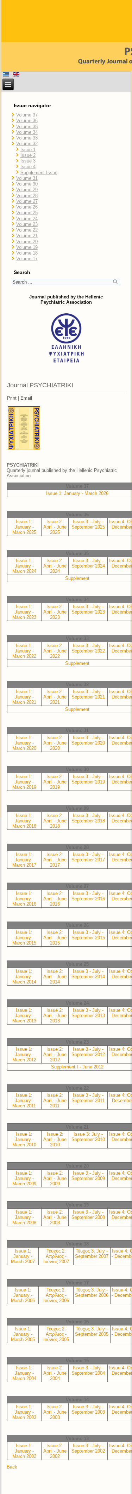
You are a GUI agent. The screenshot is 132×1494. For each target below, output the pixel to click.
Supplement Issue (38, 172)
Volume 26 (27, 207)
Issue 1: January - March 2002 (24, 1451)
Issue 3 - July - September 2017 (88, 857)
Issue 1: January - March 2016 (24, 899)
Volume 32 (27, 143)
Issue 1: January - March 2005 (23, 1334)
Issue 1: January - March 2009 (24, 1178)
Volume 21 (27, 235)
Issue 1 (28, 149)
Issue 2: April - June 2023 (55, 612)
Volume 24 (27, 218)
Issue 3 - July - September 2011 (88, 1098)
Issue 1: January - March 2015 (24, 938)
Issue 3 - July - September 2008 (88, 1214)
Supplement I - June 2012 (77, 1067)
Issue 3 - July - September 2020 (88, 740)
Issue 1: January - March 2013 (24, 1015)
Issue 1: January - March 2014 (24, 977)
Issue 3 (28, 161)
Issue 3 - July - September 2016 (88, 896)
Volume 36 (27, 120)
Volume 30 (27, 184)
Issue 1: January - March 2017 (24, 860)
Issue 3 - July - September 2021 (88, 694)
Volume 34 (27, 132)
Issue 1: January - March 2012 (24, 1054)
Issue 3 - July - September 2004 (88, 1370)
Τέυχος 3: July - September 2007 (91, 1253)
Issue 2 (28, 155)
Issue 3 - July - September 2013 (88, 1013)
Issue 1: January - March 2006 (23, 1295)
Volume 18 (27, 253)
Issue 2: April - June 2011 (55, 1100)
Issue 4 (28, 166)
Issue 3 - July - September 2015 (88, 935)
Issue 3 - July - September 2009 (88, 1175)
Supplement (77, 578)
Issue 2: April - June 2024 (55, 566)
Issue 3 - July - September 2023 (88, 609)
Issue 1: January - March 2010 (24, 1139)
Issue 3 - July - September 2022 (88, 648)
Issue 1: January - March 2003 (24, 1412)
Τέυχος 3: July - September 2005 (91, 1331)
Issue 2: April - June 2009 (55, 1178)
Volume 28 (27, 195)
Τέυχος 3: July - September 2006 (91, 1292)
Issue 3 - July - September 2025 (88, 524)
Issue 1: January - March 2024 (24, 566)
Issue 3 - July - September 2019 (88, 779)
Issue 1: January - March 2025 (24, 527)
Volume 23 (27, 224)
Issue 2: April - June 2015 (55, 938)
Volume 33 (27, 138)
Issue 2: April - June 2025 (55, 527)
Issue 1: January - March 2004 (24, 1373)
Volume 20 (27, 241)
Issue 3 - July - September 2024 (88, 563)
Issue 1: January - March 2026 (77, 493)
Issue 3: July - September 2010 (88, 1136)
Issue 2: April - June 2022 (55, 651)
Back (12, 1467)
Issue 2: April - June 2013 (55, 1015)
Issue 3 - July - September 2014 (88, 974)
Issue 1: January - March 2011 (24, 1100)
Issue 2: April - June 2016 (55, 899)
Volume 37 (27, 115)
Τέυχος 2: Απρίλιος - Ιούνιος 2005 (56, 1334)
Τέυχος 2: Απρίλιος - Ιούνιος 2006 (56, 1295)
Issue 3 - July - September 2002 (88, 1448)
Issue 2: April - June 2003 (55, 1412)
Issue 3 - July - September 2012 (88, 1052)
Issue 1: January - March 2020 (24, 743)
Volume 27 (27, 201)
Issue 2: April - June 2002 (55, 1451)
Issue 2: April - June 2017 (55, 860)
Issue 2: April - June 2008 (55, 1217)
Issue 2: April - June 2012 (55, 1054)
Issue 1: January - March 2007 (23, 1256)
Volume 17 (27, 258)
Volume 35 (27, 126)
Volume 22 (27, 230)
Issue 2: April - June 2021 (55, 697)
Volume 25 (27, 212)
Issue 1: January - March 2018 (24, 821)
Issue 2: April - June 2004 (55, 1373)
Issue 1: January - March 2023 (24, 612)
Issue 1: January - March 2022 (24, 651)
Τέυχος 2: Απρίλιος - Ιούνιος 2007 (56, 1256)
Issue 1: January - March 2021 (24, 697)
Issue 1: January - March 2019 (24, 782)
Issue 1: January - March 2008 (24, 1217)
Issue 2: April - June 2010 (55, 1139)
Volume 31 (27, 178)
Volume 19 (27, 247)
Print (12, 398)
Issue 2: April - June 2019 (55, 782)
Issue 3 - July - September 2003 (88, 1409)
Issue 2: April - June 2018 (55, 821)
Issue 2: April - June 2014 (55, 977)
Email (26, 398)
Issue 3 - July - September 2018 (88, 818)
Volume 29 (27, 189)
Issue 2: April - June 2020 (55, 743)
